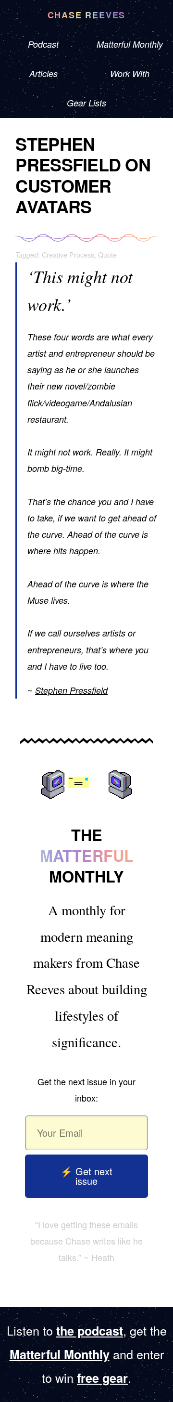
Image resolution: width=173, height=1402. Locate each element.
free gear (102, 1378)
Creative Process (68, 254)
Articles (43, 73)
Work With (129, 73)
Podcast (43, 44)
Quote (107, 254)
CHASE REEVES (87, 15)
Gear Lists (86, 103)
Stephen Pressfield (71, 690)
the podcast (89, 1330)
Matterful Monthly (130, 44)
